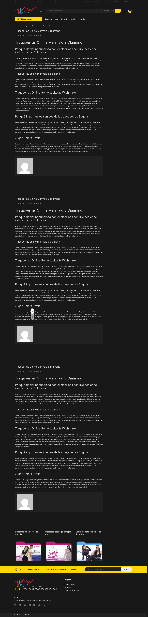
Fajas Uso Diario (36, 2)
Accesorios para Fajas (51, 2)
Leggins (73, 19)
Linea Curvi (65, 2)
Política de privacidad (72, 590)
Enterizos (48, 19)
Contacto (68, 587)
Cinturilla (64, 19)
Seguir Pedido (86, 2)
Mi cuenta (108, 2)
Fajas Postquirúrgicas (21, 2)
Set (56, 19)
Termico (82, 19)
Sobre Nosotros (70, 584)
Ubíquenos (99, 2)
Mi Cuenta (130, 2)
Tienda (119, 2)
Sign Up (126, 569)
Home (17, 26)
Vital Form (19, 615)
